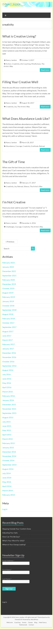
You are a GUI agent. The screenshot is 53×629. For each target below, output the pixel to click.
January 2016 (8, 400)
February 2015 (8, 443)
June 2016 (6, 379)
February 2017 (8, 344)
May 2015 (6, 430)
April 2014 (6, 486)
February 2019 (8, 297)
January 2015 (8, 447)
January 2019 (8, 301)
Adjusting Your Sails (10, 533)
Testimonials (23, 625)
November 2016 (9, 357)
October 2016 (8, 361)
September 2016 (9, 366)
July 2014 (6, 473)
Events (24, 622)
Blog (35, 622)
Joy (15, 107)
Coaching (17, 622)
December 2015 (9, 404)
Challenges (10, 227)
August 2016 (7, 370)
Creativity (15, 64)
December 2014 (9, 452)
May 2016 (6, 383)
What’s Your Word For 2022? (13, 541)
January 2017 (8, 348)
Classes (30, 622)
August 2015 (7, 417)
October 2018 (8, 305)
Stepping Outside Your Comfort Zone (16, 529)
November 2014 (9, 456)
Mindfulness (36, 64)
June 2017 (6, 336)
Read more (45, 70)
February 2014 (8, 495)
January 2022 (8, 267)
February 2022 (8, 262)
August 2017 (7, 331)
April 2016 (6, 387)
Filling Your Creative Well (20, 82)
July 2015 (6, 422)
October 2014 (8, 460)
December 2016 (9, 353)
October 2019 (8, 288)
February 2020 (8, 280)
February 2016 (8, 396)
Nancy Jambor (11, 60)
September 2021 (9, 275)
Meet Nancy (43, 622)
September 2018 (9, 310)
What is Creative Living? (19, 36)
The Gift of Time (13, 162)
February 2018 (8, 318)
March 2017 (7, 340)
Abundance (10, 146)
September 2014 (9, 465)
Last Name (6, 579)
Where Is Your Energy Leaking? (14, 544)
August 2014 (7, 469)
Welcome (10, 622)
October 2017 (8, 323)
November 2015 (9, 409)
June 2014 (6, 477)
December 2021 (9, 271)
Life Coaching (25, 64)
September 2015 (9, 413)
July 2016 (6, 374)
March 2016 (7, 391)
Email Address (8, 560)
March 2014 (7, 490)
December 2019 (9, 284)
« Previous (10, 241)
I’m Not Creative (14, 202)
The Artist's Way (23, 107)
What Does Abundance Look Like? (26, 119)
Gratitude (34, 146)
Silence (26, 186)
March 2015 (7, 439)
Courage (18, 146)
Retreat (42, 146)
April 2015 (6, 434)
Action (8, 64)
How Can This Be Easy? (11, 537)
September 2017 (9, 327)
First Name (7, 570)
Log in (4, 509)
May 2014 (6, 482)
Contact (31, 625)
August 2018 (7, 314)
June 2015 (6, 426)
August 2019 (7, 293)
